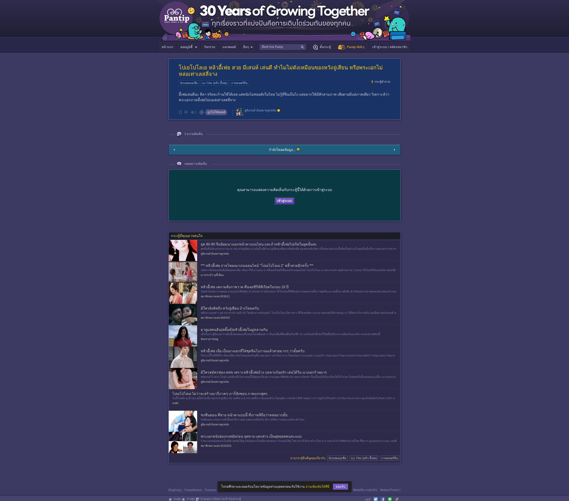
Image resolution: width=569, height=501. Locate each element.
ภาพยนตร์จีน (239, 83)
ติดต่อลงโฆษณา (390, 490)
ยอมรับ (340, 486)
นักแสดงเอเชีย (189, 83)
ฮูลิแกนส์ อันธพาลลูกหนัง (260, 110)
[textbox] (282, 47)
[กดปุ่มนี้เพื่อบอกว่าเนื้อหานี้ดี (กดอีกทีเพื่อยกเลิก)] (186, 112)
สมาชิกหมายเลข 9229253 (216, 445)
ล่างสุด (190, 499)
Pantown (210, 490)
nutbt (175, 403)
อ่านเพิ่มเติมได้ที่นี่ (317, 486)
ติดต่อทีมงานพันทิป (365, 490)
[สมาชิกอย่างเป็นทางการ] (278, 111)
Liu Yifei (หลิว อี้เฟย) (214, 83)
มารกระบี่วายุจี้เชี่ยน (212, 275)
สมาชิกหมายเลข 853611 (215, 296)
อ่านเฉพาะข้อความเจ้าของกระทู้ (220, 499)
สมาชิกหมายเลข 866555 (215, 317)
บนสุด (177, 499)
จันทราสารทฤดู (209, 339)
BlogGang (174, 490)
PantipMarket (193, 490)
